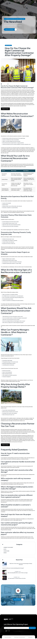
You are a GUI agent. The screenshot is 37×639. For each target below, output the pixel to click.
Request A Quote (5, 108)
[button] (35, 2)
